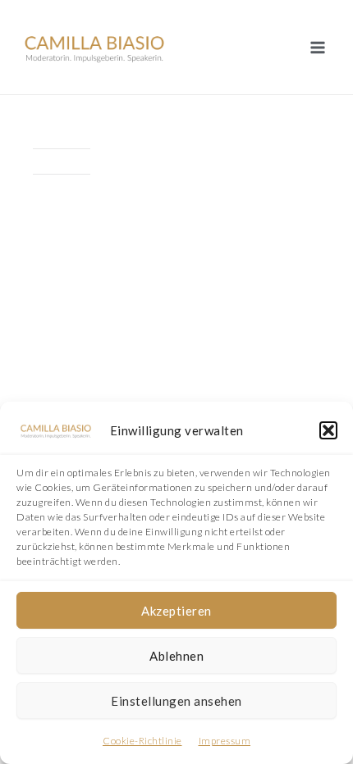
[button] (328, 430)
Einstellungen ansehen (176, 701)
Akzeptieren (176, 610)
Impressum (225, 740)
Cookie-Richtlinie (142, 740)
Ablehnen (176, 655)
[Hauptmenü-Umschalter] (317, 47)
